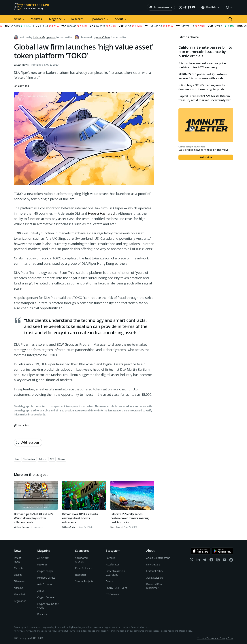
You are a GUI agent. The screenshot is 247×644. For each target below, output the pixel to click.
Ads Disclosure (154, 577)
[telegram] (205, 561)
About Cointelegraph (158, 558)
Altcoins (18, 588)
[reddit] (231, 561)
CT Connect (112, 594)
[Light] (228, 7)
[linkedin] (198, 561)
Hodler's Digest (46, 577)
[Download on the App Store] (200, 551)
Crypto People (45, 571)
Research (77, 19)
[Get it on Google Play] (222, 551)
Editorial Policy (41, 410)
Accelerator (112, 564)
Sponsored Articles (81, 559)
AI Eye (40, 590)
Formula (111, 558)
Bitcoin (18, 574)
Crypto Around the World (48, 605)
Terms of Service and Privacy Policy (215, 638)
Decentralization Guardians (115, 572)
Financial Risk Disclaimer (154, 586)
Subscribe (206, 157)
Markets (36, 19)
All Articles (43, 558)
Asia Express (44, 584)
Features (42, 564)
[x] (191, 561)
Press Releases (83, 568)
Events (110, 581)
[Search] (230, 19)
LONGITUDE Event (116, 588)
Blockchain (20, 594)
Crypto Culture (45, 597)
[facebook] (211, 561)
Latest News (21, 64)
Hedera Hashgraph (102, 213)
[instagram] (218, 561)
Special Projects (84, 581)
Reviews (42, 614)
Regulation (20, 601)
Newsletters (153, 564)
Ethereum (19, 581)
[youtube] (224, 561)
